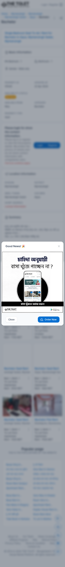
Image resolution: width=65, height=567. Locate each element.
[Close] (59, 246)
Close (11, 319)
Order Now (51, 319)
